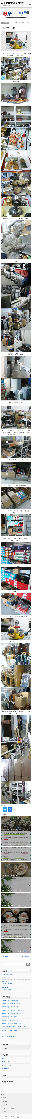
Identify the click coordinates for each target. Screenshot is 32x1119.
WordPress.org (5, 1068)
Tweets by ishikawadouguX (8, 1036)
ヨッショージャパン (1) (9, 983)
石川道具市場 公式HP (12, 3)
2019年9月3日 (6, 956)
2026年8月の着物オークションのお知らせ (13, 1026)
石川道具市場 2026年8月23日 (10, 1000)
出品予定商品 (5, 22)
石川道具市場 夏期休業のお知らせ (11, 1020)
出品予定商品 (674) (7, 981)
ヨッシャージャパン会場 (7, 1108)
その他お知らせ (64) (7, 974)
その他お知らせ (5, 1104)
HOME (3, 1094)
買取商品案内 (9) (7, 989)
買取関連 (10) (5, 987)
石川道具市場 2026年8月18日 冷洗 (11, 1013)
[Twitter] (5, 809)
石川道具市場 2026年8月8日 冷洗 (11, 1023)
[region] (16, 14)
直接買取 (3, 1111)
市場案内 (3, 1098)
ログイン (4, 1058)
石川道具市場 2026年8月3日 (9, 1030)
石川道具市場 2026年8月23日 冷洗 (11, 1003)
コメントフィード (6, 1065)
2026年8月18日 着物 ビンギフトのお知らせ (14, 1010)
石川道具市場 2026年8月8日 (9, 1017)
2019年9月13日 (26, 956)
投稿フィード (5, 1061)
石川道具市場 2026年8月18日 (10, 1007)
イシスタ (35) (5, 977)
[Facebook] (10, 809)
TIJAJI (18, 1117)
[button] (28, 12)
